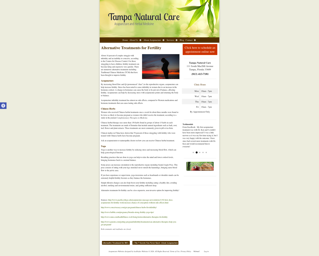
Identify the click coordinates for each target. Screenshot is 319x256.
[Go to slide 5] (206, 152)
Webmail (196, 251)
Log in (206, 251)
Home (125, 39)
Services (170, 39)
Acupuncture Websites (116, 251)
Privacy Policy (186, 251)
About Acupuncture (152, 39)
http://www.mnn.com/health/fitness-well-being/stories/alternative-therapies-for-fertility (134, 217)
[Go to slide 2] (196, 152)
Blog (182, 39)
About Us (133, 39)
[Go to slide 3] (200, 152)
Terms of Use (175, 251)
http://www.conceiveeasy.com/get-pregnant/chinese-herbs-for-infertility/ (129, 207)
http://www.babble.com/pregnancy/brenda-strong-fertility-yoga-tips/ (127, 212)
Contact (189, 39)
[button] (3, 105)
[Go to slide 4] (203, 152)
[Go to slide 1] (193, 152)
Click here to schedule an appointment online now (200, 50)
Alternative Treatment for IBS (115, 242)
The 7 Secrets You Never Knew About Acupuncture (155, 242)
